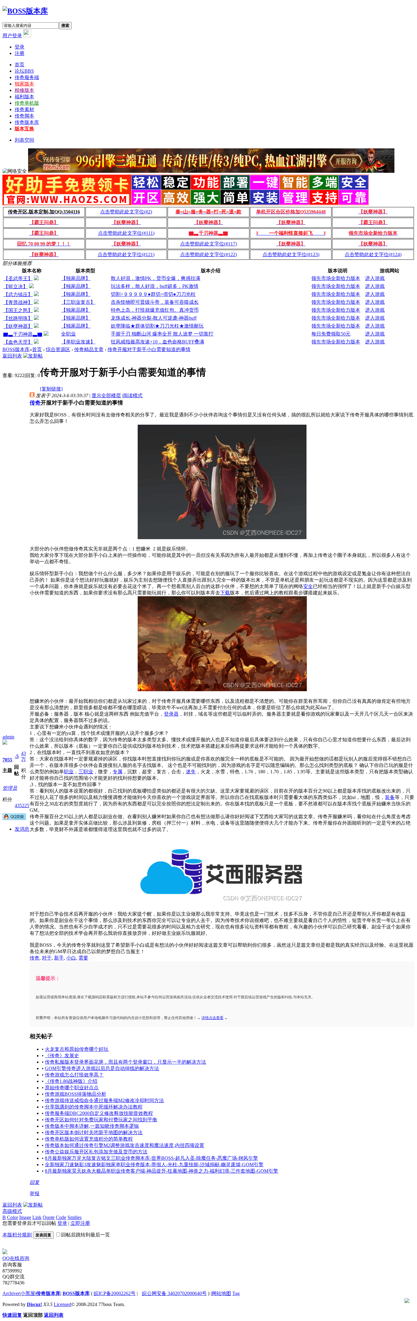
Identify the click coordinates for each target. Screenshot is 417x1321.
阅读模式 (133, 395)
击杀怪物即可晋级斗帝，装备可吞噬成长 (155, 302)
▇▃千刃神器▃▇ (22, 334)
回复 (34, 1182)
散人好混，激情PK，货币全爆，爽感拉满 (155, 278)
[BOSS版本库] (25, 11)
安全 (308, 586)
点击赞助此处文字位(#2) (126, 211)
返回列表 (12, 355)
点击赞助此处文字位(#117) (208, 243)
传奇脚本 (24, 115)
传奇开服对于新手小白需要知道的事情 (148, 349)
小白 (71, 957)
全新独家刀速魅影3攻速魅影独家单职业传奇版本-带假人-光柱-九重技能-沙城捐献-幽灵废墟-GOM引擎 (154, 1164)
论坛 (24, 71)
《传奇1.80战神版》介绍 (71, 1081)
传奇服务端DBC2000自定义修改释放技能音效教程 (99, 1113)
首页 (19, 64)
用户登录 (12, 35)
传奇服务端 (27, 77)
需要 (83, 957)
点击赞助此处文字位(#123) (291, 254)
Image (25, 1217)
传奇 (35, 403)
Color (12, 1217)
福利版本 (24, 96)
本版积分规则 (17, 1234)
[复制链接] (51, 388)
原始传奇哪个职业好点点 (72, 1087)
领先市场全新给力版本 (335, 278)
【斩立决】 (15, 286)
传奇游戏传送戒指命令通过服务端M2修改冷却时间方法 (104, 1100)
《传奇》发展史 (62, 1055)
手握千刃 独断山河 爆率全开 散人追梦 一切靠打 (162, 333)
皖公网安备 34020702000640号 (174, 1293)
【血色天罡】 (18, 342)
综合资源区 (58, 349)
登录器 (171, 714)
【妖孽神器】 (18, 326)
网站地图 (221, 1293)
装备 (390, 797)
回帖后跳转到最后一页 (85, 1234)
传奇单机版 (27, 103)
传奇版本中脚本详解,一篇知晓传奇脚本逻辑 (92, 1126)
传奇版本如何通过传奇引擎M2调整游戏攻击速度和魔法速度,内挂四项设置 (124, 1145)
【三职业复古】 (78, 302)
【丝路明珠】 (18, 318)
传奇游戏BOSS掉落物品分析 (75, 1094)
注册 (19, 53)
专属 (117, 771)
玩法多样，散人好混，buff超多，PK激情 (154, 286)
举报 (34, 1193)
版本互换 (24, 128)
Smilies (74, 1217)
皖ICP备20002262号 (115, 1293)
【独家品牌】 (75, 278)
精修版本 (24, 90)
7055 (7, 759)
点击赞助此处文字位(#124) (373, 254)
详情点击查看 (212, 1018)
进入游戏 (375, 278)
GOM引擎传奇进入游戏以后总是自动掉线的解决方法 (102, 1068)
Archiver (11, 1293)
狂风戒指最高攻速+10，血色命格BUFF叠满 (157, 341)
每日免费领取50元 (330, 333)
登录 (19, 46)
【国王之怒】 (18, 310)
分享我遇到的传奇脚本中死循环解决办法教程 (94, 1106)
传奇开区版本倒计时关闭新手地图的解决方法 (94, 1132)
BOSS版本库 (16, 349)
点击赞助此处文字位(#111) (126, 233)
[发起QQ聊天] (14, 818)
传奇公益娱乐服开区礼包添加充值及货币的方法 (96, 1151)
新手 (59, 957)
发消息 (22, 829)
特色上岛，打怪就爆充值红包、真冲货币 (155, 310)
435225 (22, 805)
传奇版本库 (27, 122)
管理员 (9, 788)
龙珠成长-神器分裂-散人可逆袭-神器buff (154, 318)
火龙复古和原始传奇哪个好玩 (76, 1049)
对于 (47, 957)
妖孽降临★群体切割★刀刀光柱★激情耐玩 (157, 325)
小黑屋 (27, 1293)
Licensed (62, 1304)
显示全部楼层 (106, 395)
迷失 (191, 771)
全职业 (68, 333)
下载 (225, 592)
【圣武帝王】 (18, 278)
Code (61, 1217)
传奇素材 (24, 109)
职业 (69, 771)
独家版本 (24, 83)
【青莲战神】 (18, 302)
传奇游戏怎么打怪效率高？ (74, 1074)
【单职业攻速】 (78, 341)
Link (37, 1217)
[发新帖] (33, 355)
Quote (49, 1217)
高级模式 (12, 1211)
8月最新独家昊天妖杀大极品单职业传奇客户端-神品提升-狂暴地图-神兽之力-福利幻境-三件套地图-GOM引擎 (161, 1171)
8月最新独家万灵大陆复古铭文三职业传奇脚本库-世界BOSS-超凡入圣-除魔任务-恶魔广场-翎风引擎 (151, 1158)
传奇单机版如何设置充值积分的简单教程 (89, 1138)
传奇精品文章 (88, 349)
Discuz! (34, 1304)
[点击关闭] (3, 1246)
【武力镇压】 (18, 294)
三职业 (85, 771)
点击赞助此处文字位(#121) (126, 254)
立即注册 (80, 1223)
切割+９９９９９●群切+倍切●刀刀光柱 (153, 294)
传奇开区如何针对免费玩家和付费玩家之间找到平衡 (101, 1119)
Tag (236, 1293)
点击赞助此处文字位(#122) (208, 254)
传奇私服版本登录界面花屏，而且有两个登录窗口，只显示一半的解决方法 (125, 1062)
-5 (17, 756)
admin (8, 736)
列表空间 (24, 140)
